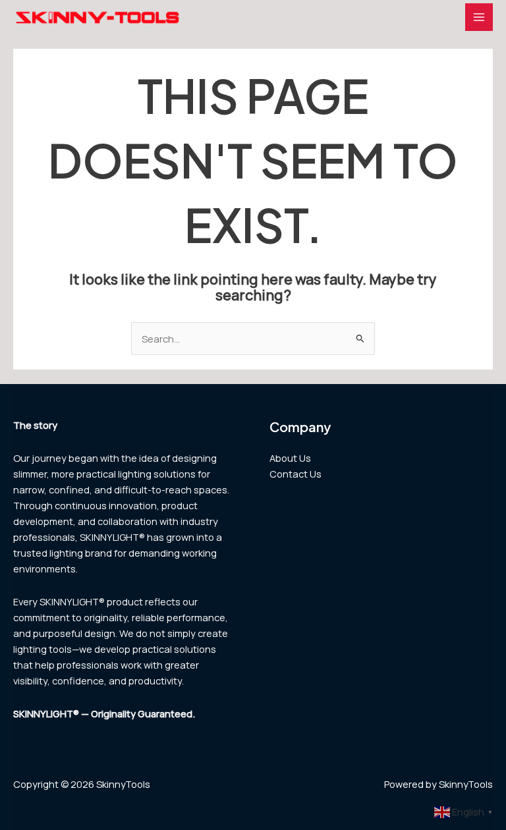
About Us (290, 457)
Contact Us (295, 473)
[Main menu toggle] (479, 17)
